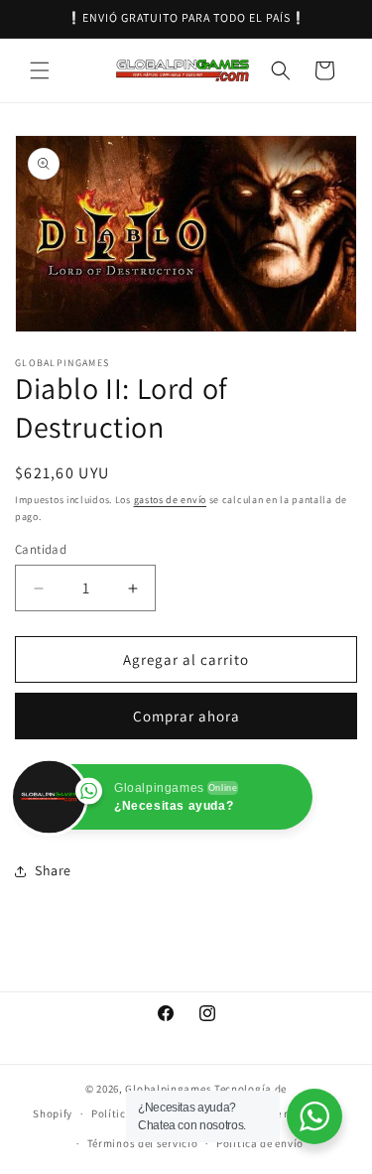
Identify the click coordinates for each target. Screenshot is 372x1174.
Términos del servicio (142, 1143)
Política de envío (260, 1143)
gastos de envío (170, 499)
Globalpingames (168, 1089)
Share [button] (53, 870)
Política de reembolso (282, 1113)
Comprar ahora (186, 716)
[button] (40, 70)
